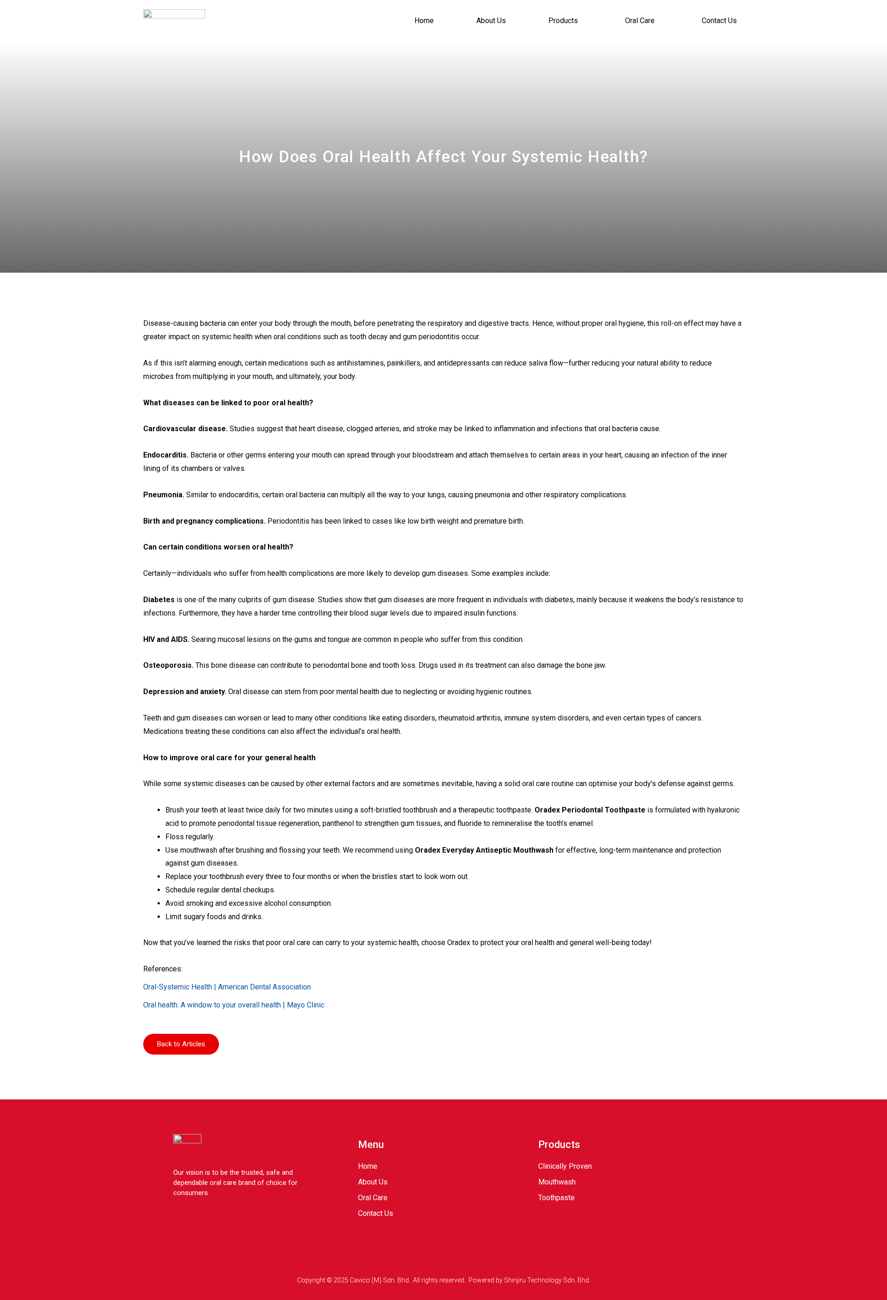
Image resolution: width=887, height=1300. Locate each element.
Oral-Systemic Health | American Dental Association (227, 987)
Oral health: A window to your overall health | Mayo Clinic (233, 1005)
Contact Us (719, 20)
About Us (491, 20)
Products (563, 20)
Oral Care (640, 20)
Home (424, 20)
